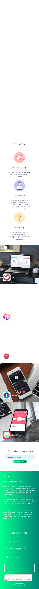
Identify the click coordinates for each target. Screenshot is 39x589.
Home (11, 2)
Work (17, 2)
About (22, 2)
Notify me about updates (22, 451)
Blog (27, 2)
